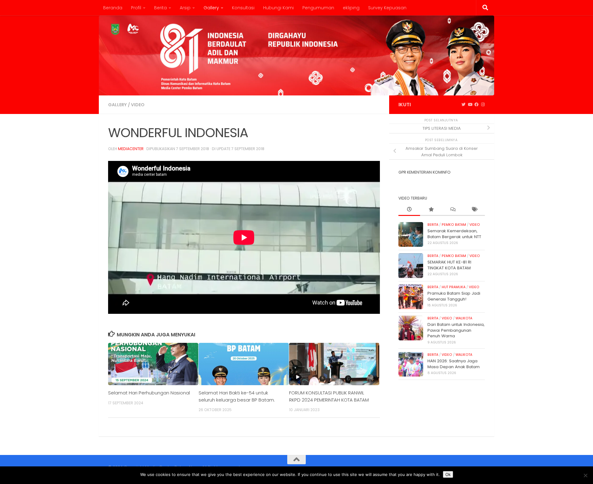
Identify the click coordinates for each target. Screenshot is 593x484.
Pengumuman (318, 8)
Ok (448, 474)
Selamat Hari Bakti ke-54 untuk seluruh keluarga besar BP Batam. (237, 396)
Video (138, 105)
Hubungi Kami (278, 8)
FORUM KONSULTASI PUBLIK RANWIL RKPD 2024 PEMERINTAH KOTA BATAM (329, 396)
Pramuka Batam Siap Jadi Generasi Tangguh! (453, 296)
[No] (585, 475)
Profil (136, 8)
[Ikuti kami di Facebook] (476, 104)
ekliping (351, 8)
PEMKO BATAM (454, 224)
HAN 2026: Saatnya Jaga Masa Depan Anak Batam (453, 363)
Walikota (464, 318)
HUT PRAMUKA (453, 287)
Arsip (185, 8)
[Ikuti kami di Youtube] (470, 104)
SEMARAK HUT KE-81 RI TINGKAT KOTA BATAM (449, 265)
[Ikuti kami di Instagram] (483, 104)
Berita (160, 8)
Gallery (211, 8)
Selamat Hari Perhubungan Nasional (149, 392)
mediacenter (131, 148)
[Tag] (474, 210)
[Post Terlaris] (431, 210)
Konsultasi (243, 8)
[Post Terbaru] (409, 210)
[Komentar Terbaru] (452, 210)
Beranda (112, 8)
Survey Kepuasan (387, 8)
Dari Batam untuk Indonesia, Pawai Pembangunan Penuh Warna (456, 330)
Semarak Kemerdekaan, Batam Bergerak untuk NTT (454, 233)
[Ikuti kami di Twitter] (463, 104)
